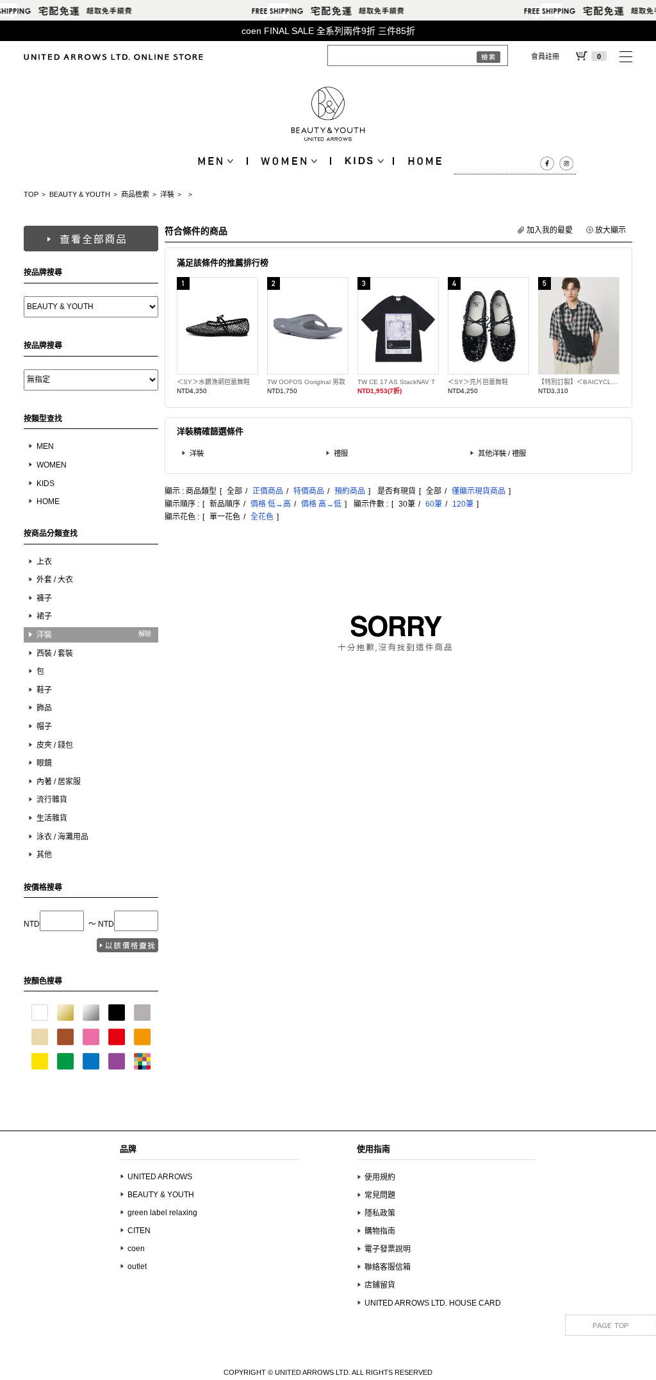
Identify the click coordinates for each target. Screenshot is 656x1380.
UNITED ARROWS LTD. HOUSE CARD (433, 1303)
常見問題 (380, 1195)
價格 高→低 (321, 504)
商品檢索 (135, 194)
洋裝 (167, 194)
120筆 (462, 504)
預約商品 (349, 491)
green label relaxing (162, 1212)
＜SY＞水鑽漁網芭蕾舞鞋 (213, 381)
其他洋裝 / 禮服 (502, 453)
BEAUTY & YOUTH (79, 194)
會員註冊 (545, 56)
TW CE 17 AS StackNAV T (396, 381)
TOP (31, 194)
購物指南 (380, 1231)
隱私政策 (380, 1213)
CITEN (139, 1230)
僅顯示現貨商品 (478, 491)
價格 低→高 (270, 504)
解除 (144, 633)
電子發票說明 (388, 1249)
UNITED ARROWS (159, 1176)
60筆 (433, 504)
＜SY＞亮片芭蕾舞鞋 (478, 381)
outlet (137, 1266)
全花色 (262, 516)
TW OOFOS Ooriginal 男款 (306, 381)
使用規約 (380, 1177)
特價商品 (308, 491)
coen (136, 1248)
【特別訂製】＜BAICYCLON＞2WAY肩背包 (578, 381)
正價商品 (267, 491)
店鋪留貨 (380, 1285)
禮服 (341, 453)
